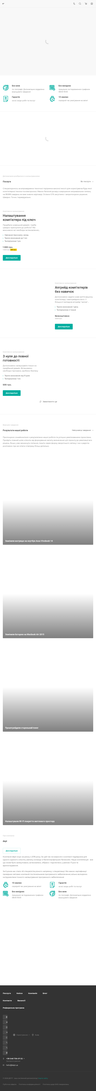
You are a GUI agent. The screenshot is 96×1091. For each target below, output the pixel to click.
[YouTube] (6, 1037)
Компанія (32, 993)
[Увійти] (92, 4)
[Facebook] (6, 1017)
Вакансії (21, 1000)
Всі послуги (86, 181)
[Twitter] (6, 1022)
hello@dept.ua (12, 1065)
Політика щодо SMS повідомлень (56, 1084)
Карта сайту (43, 1078)
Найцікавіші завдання (81, 430)
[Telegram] (6, 1032)
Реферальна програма (13, 1008)
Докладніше (12, 258)
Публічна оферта (9, 1084)
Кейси (20, 993)
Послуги (7, 993)
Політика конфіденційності (29, 1084)
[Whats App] (6, 1052)
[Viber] (6, 1042)
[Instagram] (6, 1027)
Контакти (7, 1000)
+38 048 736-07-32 (14, 1058)
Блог (45, 993)
